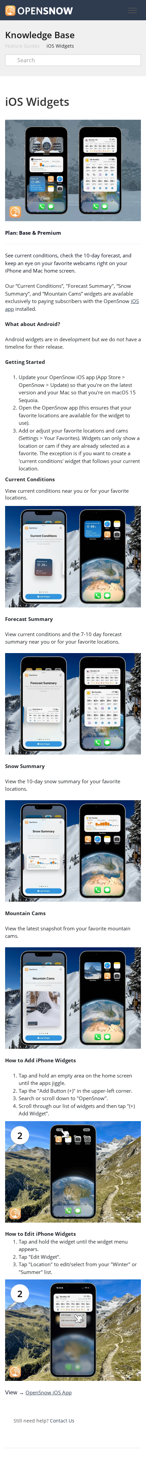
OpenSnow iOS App (48, 1392)
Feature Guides (22, 46)
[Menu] (132, 11)
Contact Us (62, 1420)
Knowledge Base (40, 35)
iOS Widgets (60, 46)
